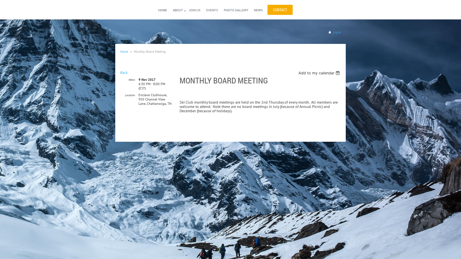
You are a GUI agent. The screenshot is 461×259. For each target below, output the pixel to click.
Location (130, 95)
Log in (337, 32)
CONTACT (280, 9)
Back (123, 72)
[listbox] (319, 73)
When (131, 80)
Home (124, 51)
